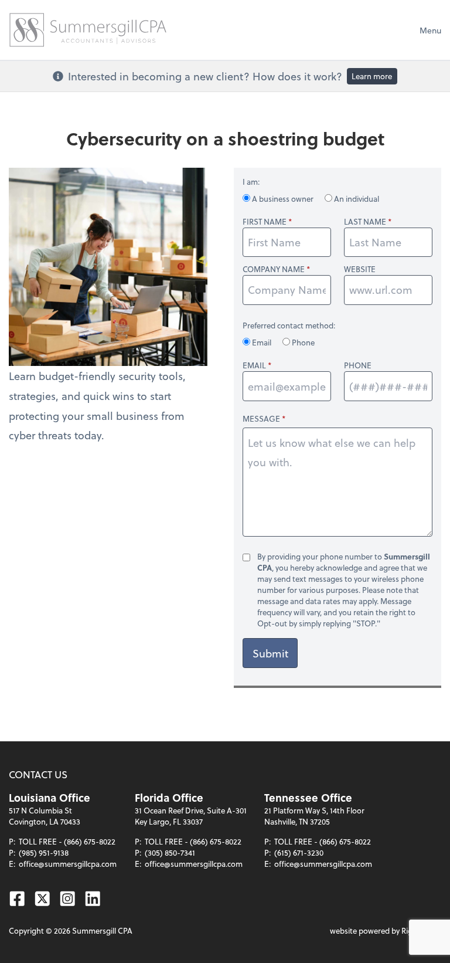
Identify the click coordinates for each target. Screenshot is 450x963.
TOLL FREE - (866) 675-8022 (67, 841)
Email (261, 342)
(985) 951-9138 (44, 852)
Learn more (372, 76)
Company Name (274, 269)
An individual (355, 198)
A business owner (282, 198)
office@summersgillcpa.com (68, 863)
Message (261, 418)
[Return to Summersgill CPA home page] (88, 30)
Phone (302, 342)
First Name (265, 221)
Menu (430, 30)
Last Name (365, 221)
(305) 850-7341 (170, 852)
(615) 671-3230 (298, 852)
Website (360, 269)
